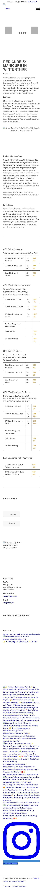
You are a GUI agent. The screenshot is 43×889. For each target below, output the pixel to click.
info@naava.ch (32, 2)
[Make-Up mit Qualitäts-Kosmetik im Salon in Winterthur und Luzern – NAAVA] (17, 8)
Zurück (8, 30)
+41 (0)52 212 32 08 (10, 596)
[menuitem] (36, 8)
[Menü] (36, 8)
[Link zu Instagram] (34, 883)
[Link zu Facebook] (38, 883)
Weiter (34, 30)
